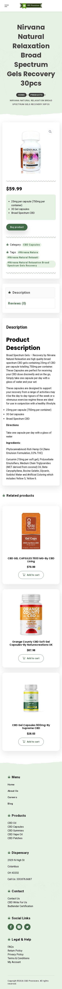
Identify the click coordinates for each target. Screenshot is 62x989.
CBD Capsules (31, 244)
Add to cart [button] (33, 575)
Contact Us (14, 898)
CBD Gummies (16, 830)
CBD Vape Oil (15, 834)
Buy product (17, 227)
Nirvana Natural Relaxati (23, 257)
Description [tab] (21, 292)
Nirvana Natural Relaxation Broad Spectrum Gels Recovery (28, 264)
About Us (13, 791)
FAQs (11, 946)
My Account (14, 962)
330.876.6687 (24, 879)
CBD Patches (15, 838)
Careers (12, 797)
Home (11, 784)
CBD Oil (12, 822)
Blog (10, 803)
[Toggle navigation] (7, 6)
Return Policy (15, 950)
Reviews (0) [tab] (17, 303)
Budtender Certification (20, 906)
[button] (50, 132)
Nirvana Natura (29, 252)
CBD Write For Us (17, 902)
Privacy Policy (16, 954)
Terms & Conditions (18, 958)
